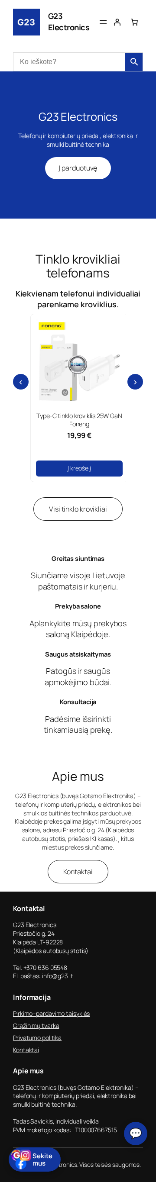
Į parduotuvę (78, 168)
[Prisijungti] (117, 22)
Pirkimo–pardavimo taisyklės (51, 1013)
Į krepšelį (79, 468)
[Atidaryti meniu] (103, 22)
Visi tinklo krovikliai (78, 509)
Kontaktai (77, 871)
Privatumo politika (37, 1038)
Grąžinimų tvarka (36, 1025)
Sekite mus (42, 1159)
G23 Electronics (69, 21)
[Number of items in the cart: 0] (134, 22)
